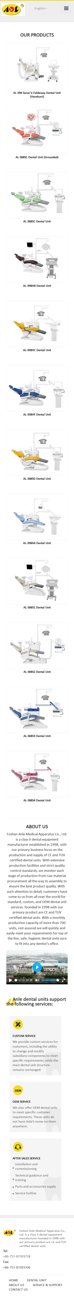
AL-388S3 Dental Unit (37, 736)
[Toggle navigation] (66, 8)
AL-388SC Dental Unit (37, 221)
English (39, 8)
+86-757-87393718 (16, 1256)
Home (13, 1280)
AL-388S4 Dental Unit (37, 800)
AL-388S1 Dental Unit (37, 607)
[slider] (20, 980)
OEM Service (22, 1101)
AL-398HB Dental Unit (37, 286)
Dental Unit (37, 1280)
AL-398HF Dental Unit (37, 414)
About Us (16, 1285)
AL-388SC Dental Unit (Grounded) (37, 157)
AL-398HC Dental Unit (37, 350)
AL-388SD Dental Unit (37, 478)
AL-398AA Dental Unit (37, 543)
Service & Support (47, 1285)
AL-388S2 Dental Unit (37, 672)
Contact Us (18, 1289)
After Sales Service (26, 1158)
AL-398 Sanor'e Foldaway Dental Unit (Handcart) (37, 94)
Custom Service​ (24, 1036)
